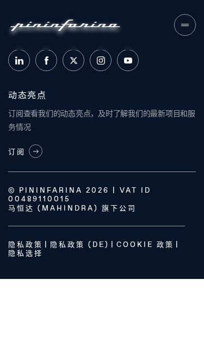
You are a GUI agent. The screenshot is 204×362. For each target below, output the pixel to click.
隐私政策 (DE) (79, 244)
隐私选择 (25, 253)
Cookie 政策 (145, 244)
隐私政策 (25, 244)
